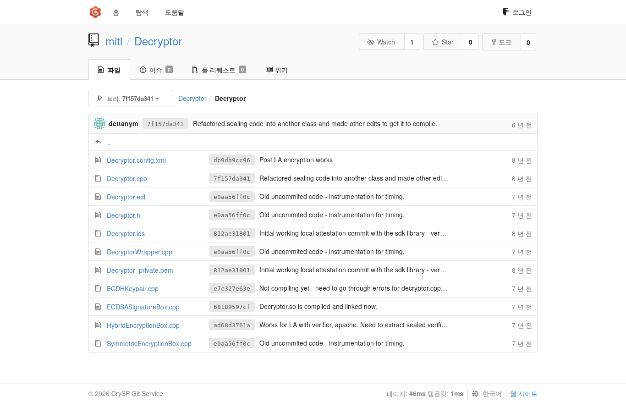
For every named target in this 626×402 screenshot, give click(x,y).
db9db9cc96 (232, 160)
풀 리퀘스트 (223, 69)
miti (113, 41)
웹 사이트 (524, 393)
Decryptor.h (123, 215)
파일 (114, 69)
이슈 (159, 69)
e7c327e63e (232, 288)
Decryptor (158, 41)
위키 (281, 69)
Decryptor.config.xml (136, 160)
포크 (505, 41)
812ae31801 (232, 233)
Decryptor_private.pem (140, 270)
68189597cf (232, 306)
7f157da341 (165, 124)
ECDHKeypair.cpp (133, 288)
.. (109, 142)
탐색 (142, 12)
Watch (386, 41)
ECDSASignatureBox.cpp (143, 306)
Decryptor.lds (126, 233)
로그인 (522, 12)
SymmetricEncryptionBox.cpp (149, 343)
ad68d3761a (232, 325)
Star (448, 41)
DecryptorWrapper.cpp (139, 251)
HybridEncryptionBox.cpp (143, 325)
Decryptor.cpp (127, 178)
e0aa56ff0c (232, 196)
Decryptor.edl (126, 196)
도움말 (174, 12)
